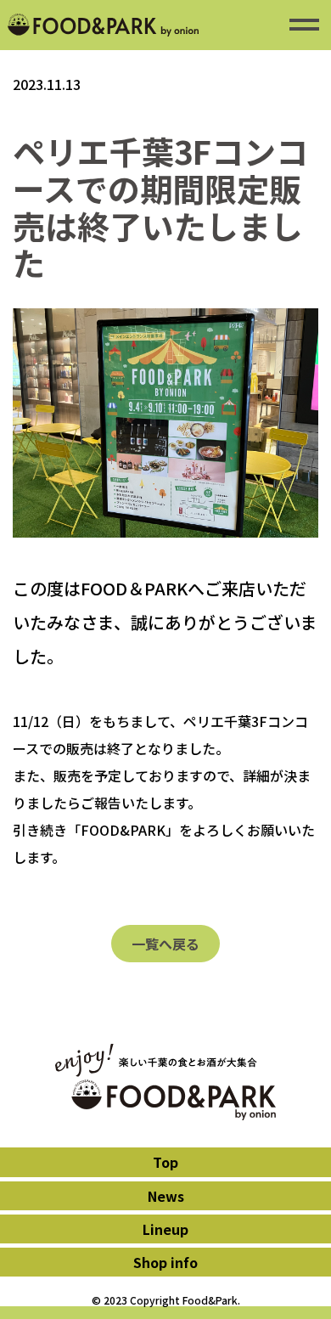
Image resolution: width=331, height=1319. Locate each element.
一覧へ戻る (165, 943)
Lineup (165, 1229)
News (166, 1196)
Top (165, 1162)
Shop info (165, 1262)
